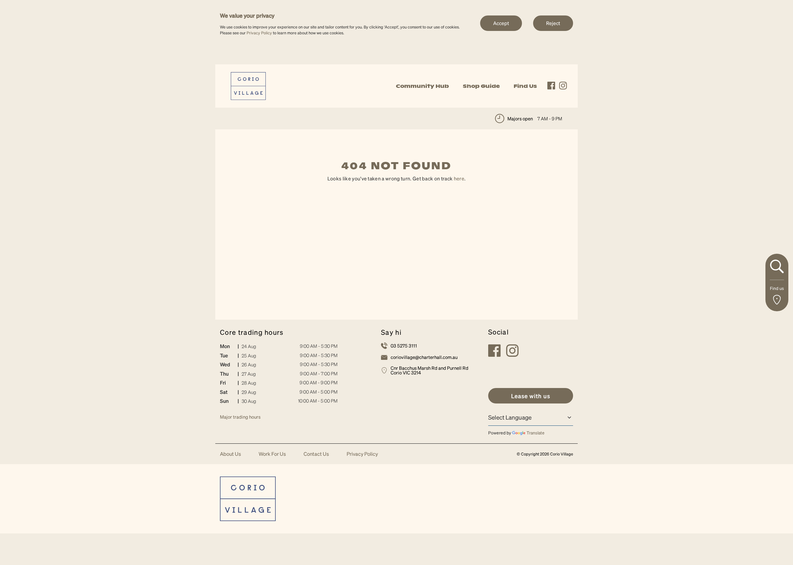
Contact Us (316, 454)
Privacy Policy (259, 32)
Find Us (525, 86)
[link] (248, 85)
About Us (230, 454)
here (459, 178)
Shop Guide (481, 86)
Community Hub (422, 86)
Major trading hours (240, 417)
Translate (536, 432)
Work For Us (272, 454)
